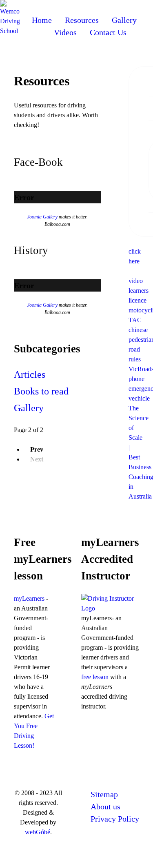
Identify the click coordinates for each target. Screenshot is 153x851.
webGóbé (37, 832)
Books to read (41, 391)
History (31, 250)
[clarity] (11, 17)
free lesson (95, 676)
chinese (138, 329)
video (136, 280)
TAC (135, 319)
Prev (36, 449)
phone (136, 378)
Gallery (29, 408)
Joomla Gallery (42, 217)
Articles (29, 374)
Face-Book (38, 162)
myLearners (29, 598)
